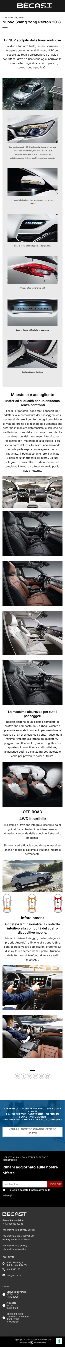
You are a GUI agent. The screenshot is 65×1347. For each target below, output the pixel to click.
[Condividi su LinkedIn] (47, 1076)
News (21, 17)
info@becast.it (13, 1275)
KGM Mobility (9, 17)
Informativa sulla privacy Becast (18, 1230)
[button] (4, 6)
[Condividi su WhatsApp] (17, 1076)
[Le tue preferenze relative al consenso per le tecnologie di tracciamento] (59, 1341)
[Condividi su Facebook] (23, 1076)
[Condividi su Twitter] (29, 1076)
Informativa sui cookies (14, 1249)
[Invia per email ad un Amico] (35, 1076)
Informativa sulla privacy (14, 1245)
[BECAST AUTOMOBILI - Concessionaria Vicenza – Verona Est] (34, 6)
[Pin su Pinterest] (41, 1076)
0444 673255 (13, 1269)
